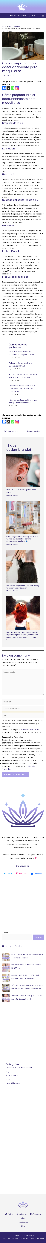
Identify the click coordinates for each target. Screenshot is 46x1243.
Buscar (5, 933)
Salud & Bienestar (13, 1083)
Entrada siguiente (35, 431)
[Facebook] (4, 88)
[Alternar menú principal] (43, 15)
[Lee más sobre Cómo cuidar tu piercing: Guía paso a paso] (23, 470)
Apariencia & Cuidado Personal (19, 1067)
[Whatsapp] (12, 88)
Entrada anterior (10, 431)
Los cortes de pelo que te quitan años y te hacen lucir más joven (22, 586)
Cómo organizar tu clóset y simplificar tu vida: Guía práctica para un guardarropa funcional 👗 (22, 538)
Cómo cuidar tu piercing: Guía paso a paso (21, 491)
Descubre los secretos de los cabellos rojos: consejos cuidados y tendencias (22, 633)
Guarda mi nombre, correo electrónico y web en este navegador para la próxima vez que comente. (22, 724)
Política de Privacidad (30, 729)
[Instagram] (17, 88)
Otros (8, 1079)
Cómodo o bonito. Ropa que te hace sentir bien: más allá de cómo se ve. (22, 388)
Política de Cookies (27, 1238)
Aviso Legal (39, 1238)
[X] (8, 88)
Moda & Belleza (8, 75)
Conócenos (23, 1222)
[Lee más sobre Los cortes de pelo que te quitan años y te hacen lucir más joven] (23, 566)
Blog (7, 1071)
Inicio (23, 1218)
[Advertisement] (23, 903)
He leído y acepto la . (21, 729)
